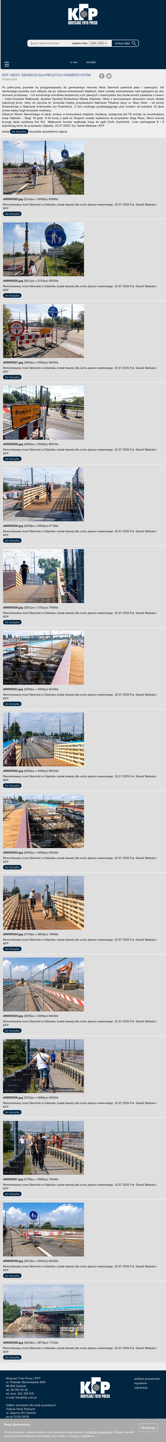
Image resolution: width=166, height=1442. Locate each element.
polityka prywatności (147, 1378)
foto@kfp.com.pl (26, 1397)
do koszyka (19, 131)
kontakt (91, 62)
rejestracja (141, 1387)
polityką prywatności (99, 1432)
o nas (74, 62)
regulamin (140, 1383)
